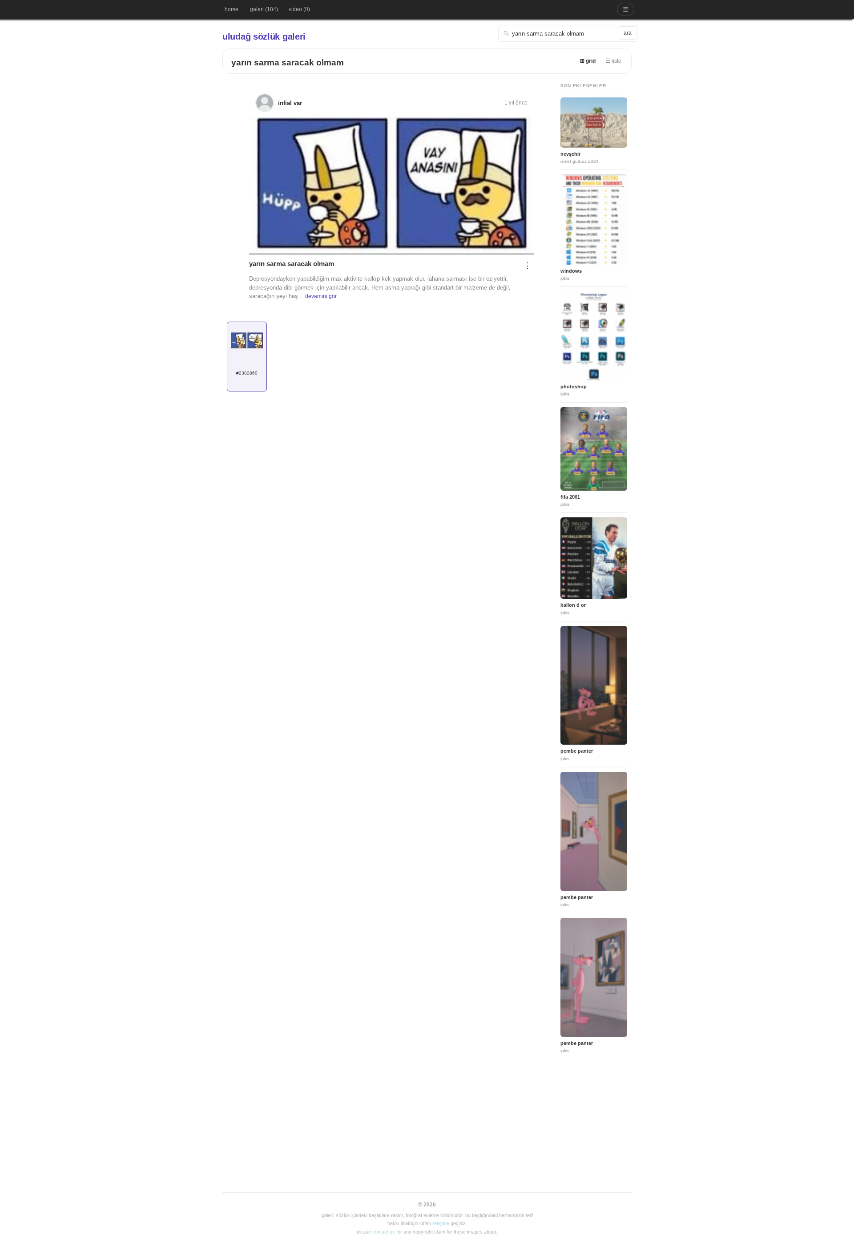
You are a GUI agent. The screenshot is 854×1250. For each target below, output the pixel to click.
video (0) (299, 9)
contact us (383, 1231)
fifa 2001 (570, 497)
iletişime (440, 1223)
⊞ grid (588, 61)
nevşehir (570, 154)
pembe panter (576, 751)
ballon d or (573, 605)
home (231, 9)
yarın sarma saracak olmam (287, 62)
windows (571, 271)
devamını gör (321, 296)
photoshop (573, 386)
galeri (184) (264, 9)
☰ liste (613, 61)
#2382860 (247, 373)
